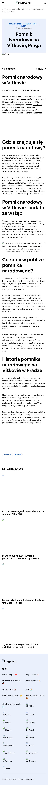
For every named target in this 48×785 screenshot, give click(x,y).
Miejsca (23, 26)
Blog (35, 24)
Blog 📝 (29, 689)
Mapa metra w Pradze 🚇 (11, 682)
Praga (4, 9)
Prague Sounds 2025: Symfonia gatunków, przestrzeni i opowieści (20, 557)
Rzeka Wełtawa (11, 158)
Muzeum (18, 455)
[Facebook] (3, 669)
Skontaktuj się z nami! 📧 (11, 705)
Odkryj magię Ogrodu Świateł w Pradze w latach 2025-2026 (23, 513)
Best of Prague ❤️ (9, 675)
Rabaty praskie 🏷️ (33, 681)
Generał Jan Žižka (27, 99)
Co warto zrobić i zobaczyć (18, 9)
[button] (3, 2)
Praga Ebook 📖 (32, 675)
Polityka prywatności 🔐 (12, 695)
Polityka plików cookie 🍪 (35, 696)
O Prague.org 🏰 (9, 689)
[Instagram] (6, 669)
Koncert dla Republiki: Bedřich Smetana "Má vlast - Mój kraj (23, 601)
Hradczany (7, 455)
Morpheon (30, 779)
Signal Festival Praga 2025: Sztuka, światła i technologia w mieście (20, 646)
